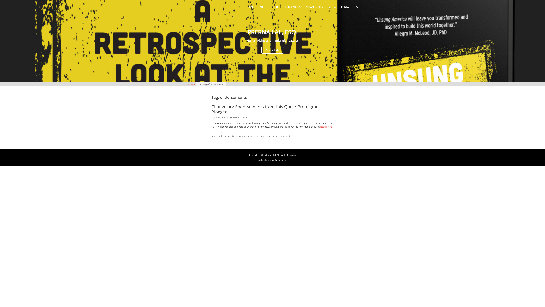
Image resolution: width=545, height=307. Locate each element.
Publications (293, 7)
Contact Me (272, 50)
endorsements (272, 136)
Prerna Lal (271, 155)
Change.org (258, 136)
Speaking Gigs (314, 7)
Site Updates (220, 136)
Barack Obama (245, 136)
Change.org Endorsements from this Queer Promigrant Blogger (265, 109)
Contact (346, 7)
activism (233, 136)
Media (332, 7)
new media (285, 136)
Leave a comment (240, 117)
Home (251, 7)
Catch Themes (281, 160)
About (263, 7)
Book (276, 7)
